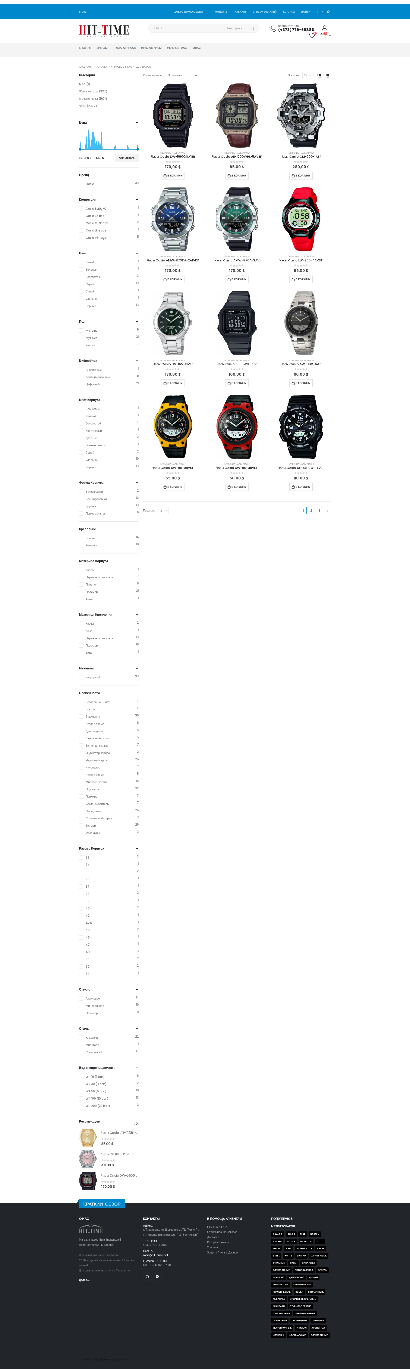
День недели (94, 731)
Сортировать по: (153, 75)
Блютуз (90, 709)
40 (87, 908)
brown (314, 1234)
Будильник (93, 716)
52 (87, 966)
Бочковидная (94, 491)
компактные (316, 1291)
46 (87, 937)
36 (87, 879)
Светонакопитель (97, 804)
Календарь (93, 767)
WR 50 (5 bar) (96, 1091)
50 (87, 959)
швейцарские (297, 1335)
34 (87, 865)
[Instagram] (322, 12)
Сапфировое (319, 1255)
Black (291, 1234)
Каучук (90, 623)
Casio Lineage (96, 230)
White (288, 1255)
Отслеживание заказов (222, 1232)
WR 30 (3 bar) (96, 1084)
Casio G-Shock (97, 223)
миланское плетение (303, 1299)
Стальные (279, 1263)
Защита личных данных (222, 1252)
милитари (279, 1306)
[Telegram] (328, 12)
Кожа (89, 631)
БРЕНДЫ (102, 48)
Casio (90, 184)
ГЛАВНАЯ (85, 48)
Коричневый (94, 431)
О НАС (197, 48)
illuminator (304, 1248)
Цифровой (93, 384)
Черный (91, 306)
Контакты (221, 11)
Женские (91, 330)
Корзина (289, 11)
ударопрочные (282, 1327)
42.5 (89, 923)
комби (299, 1291)
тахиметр (318, 1320)
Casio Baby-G (96, 208)
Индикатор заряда (98, 753)
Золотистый (93, 277)
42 (87, 916)
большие (278, 1277)
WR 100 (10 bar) (97, 1098)
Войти (305, 11)
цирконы (278, 1335)
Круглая (91, 506)
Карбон (90, 570)
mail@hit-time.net (155, 1255)
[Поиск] (252, 28)
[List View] (327, 75)
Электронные (281, 1270)
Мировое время (96, 782)
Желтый (91, 416)
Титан (89, 599)
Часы (182, 152)
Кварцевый (93, 677)
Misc (82, 84)
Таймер (91, 825)
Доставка (213, 1237)
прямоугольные (305, 1313)
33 (87, 857)
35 (87, 872)
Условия (212, 1247)
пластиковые (281, 1313)
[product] (173, 115)
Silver (320, 1248)
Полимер (92, 592)
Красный (91, 438)
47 (87, 945)
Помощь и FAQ (217, 1227)
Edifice (291, 1241)
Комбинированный (98, 377)
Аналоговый (94, 370)
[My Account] (324, 28)
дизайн (313, 1277)
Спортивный (94, 1052)
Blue (302, 1234)
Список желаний (265, 11)
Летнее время (95, 775)
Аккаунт (240, 11)
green (277, 1248)
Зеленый (91, 269)
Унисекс (91, 345)
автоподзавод (304, 1270)
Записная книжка (97, 745)
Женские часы (177, 48)
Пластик (91, 584)
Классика (92, 1037)
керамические (302, 1284)
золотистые (280, 1284)
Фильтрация (127, 158)
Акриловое (93, 998)
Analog (278, 1234)
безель (322, 1270)
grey (288, 1248)
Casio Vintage (96, 238)
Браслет (91, 538)
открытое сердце (300, 1306)
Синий (90, 291)
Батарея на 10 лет (98, 702)
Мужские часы (151, 48)
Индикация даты (96, 760)
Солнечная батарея (99, 818)
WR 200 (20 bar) (98, 1106)
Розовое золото (96, 445)
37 (87, 886)
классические (282, 1291)
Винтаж (301, 1255)
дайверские (296, 1277)
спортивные (300, 1320)
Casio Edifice (95, 216)
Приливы (92, 796)
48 (87, 952)
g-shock (306, 1241)
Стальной (92, 299)
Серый (90, 284)
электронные (319, 1335)
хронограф (319, 1327)
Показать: (294, 75)
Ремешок (92, 545)
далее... (84, 1280)
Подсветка (92, 789)
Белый (90, 262)
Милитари (92, 1045)
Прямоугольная (96, 513)
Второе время (95, 724)
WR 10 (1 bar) (95, 1077)
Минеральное (95, 1006)
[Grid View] (319, 75)
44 (88, 930)
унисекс (302, 1327)
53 (87, 974)
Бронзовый (93, 409)
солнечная (280, 1320)
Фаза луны (93, 833)
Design (277, 1241)
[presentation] (134, 1123)
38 (87, 894)
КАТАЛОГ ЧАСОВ (126, 48)
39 (87, 901)
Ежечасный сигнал (98, 738)
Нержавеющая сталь (99, 577)
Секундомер (94, 811)
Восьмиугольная (96, 499)
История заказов (218, 1242)
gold (320, 1241)
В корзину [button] (174, 175)
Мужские (91, 338)
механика (279, 1299)
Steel (276, 1255)
